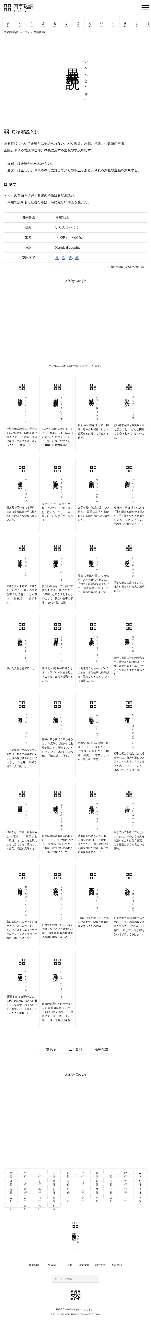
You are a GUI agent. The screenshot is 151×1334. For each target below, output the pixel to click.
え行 (43, 21)
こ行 (113, 21)
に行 (25, 1187)
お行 (55, 21)
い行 (20, 21)
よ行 (111, 1196)
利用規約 (100, 1265)
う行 (31, 21)
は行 (82, 1187)
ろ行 (39, 1204)
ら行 (125, 1196)
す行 (39, 1179)
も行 (68, 1196)
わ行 (54, 1204)
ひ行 (97, 1187)
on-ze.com (93, 1314)
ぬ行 (39, 1187)
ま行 (11, 1196)
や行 (82, 1196)
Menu (145, 8)
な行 (11, 1187)
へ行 (125, 1187)
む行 (39, 1196)
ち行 (97, 1179)
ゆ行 (97, 1196)
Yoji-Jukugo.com (75, 1314)
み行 (25, 1196)
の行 (68, 1187)
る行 (11, 1204)
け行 (101, 21)
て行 (125, 1179)
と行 (140, 1179)
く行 (90, 21)
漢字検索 (101, 1049)
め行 (54, 1196)
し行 (137, 21)
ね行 (54, 1187)
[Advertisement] (40, 313)
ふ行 (111, 1187)
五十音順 (75, 1049)
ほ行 (140, 1187)
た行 (82, 1179)
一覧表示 (49, 1049)
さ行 (125, 21)
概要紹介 (34, 1265)
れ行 (25, 1204)
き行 (78, 21)
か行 (66, 21)
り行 (140, 1196)
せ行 (54, 1179)
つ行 (111, 1179)
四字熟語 (23, 6)
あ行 (8, 21)
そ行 (68, 1179)
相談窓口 (117, 1265)
